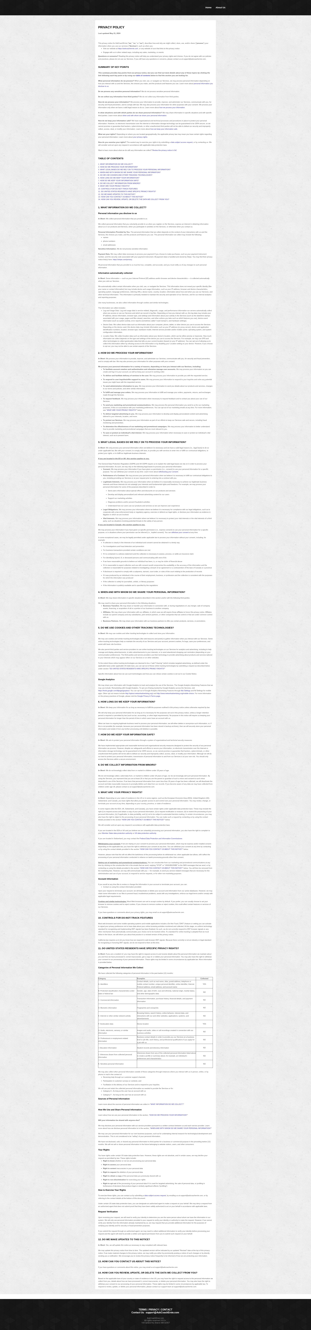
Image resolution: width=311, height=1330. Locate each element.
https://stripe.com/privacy (122, 259)
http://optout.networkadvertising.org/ (139, 693)
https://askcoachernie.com (128, 48)
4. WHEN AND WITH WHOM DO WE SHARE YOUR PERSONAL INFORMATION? (129, 172)
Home (208, 7)
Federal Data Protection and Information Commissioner (161, 838)
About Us (220, 7)
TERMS (143, 1309)
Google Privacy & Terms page (148, 696)
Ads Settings (185, 691)
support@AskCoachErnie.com (162, 1312)
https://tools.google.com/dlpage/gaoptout (114, 691)
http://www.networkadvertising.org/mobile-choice (175, 693)
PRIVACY (154, 1309)
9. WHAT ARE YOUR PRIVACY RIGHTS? (114, 186)
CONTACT (166, 1309)
